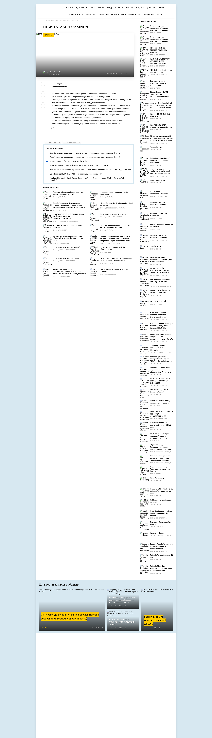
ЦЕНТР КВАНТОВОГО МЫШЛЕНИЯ (90, 8)
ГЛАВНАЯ (70, 8)
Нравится (54, 142)
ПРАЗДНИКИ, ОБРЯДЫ (153, 14)
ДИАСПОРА (151, 8)
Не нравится (73, 142)
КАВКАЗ (100, 14)
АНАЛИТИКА (90, 14)
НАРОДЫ (109, 8)
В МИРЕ (162, 8)
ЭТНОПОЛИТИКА (76, 14)
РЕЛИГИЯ (119, 8)
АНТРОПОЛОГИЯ (134, 14)
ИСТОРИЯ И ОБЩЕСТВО (135, 8)
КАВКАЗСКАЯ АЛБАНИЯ (116, 14)
